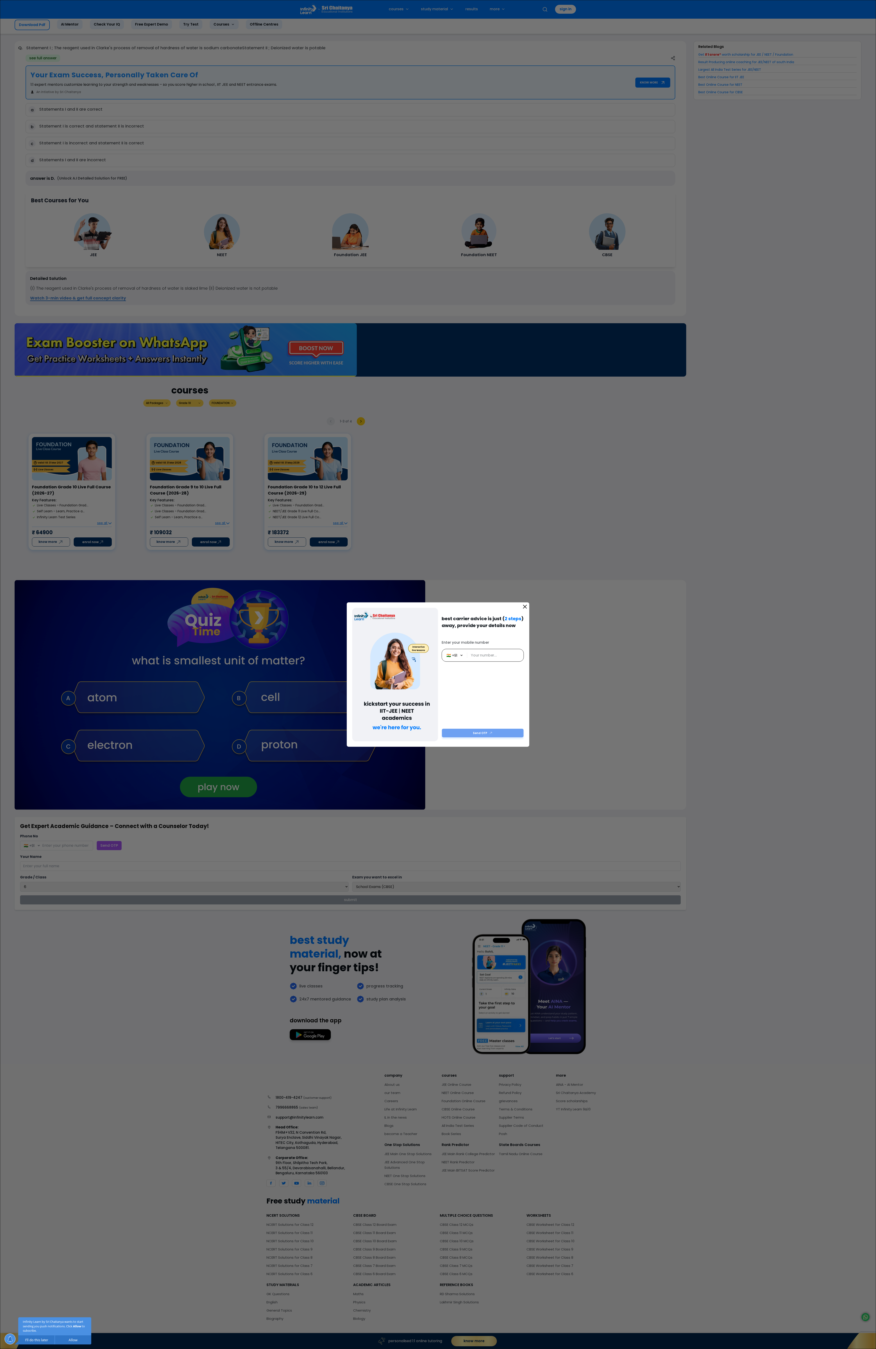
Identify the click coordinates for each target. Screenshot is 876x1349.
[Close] (525, 607)
